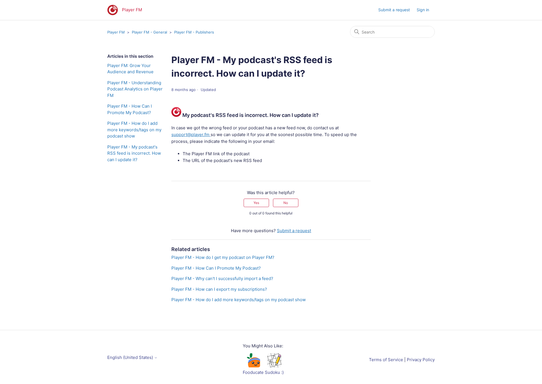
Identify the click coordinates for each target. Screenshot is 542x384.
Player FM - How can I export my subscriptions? (219, 289)
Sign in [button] (423, 9)
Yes (256, 203)
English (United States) (130, 357)
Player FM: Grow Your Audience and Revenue (130, 69)
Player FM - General (149, 32)
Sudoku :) (274, 372)
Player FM (116, 32)
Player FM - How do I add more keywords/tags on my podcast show (134, 130)
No (285, 203)
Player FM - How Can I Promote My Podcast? (129, 109)
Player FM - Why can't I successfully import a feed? (222, 278)
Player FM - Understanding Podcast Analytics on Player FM (135, 89)
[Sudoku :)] (274, 366)
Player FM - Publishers (194, 32)
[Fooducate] (253, 366)
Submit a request (394, 9)
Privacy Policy (421, 359)
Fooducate (253, 372)
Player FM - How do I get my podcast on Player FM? (222, 257)
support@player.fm (191, 134)
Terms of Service (386, 359)
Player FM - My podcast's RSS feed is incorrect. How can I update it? (134, 153)
